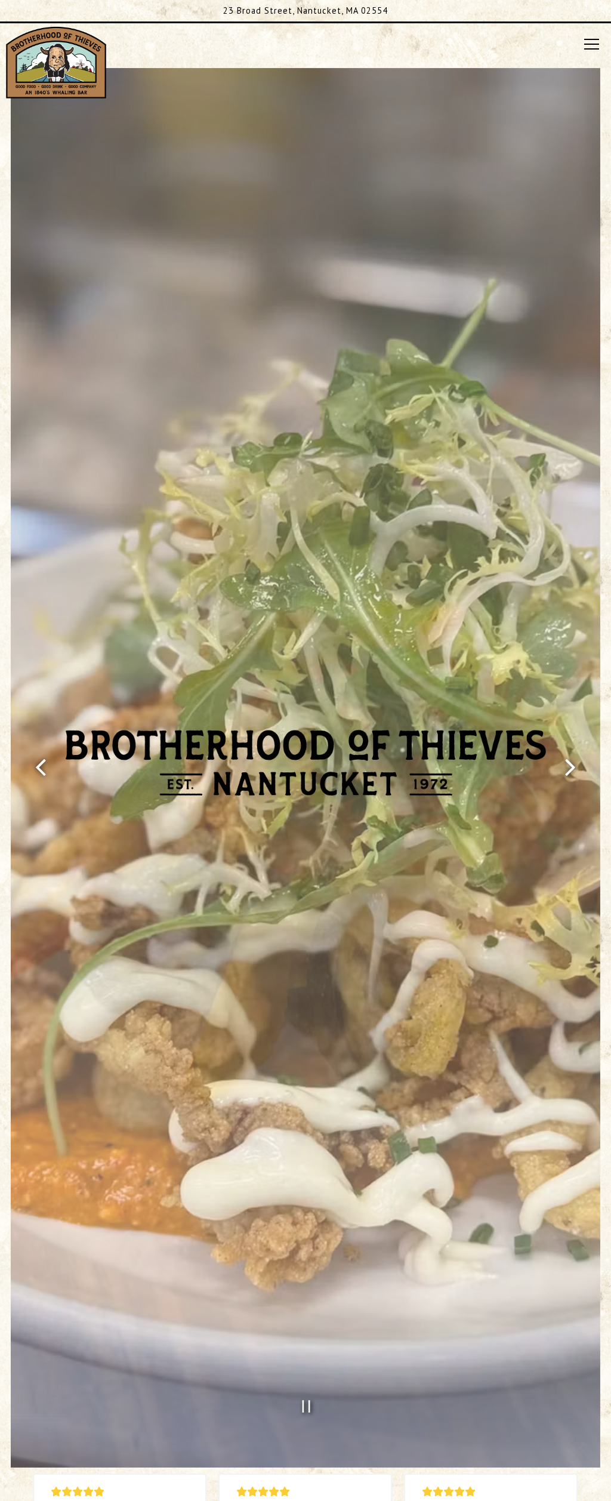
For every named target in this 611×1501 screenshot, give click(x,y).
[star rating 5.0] (120, 1492)
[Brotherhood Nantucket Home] (56, 61)
